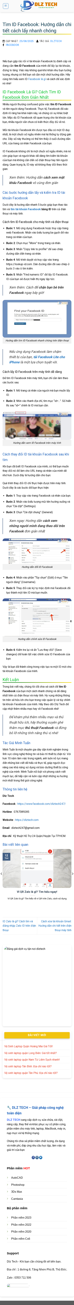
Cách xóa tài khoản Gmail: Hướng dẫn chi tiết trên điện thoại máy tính (54, 926)
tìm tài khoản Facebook (25, 209)
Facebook (12, 45)
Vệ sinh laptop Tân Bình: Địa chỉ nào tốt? (28, 1066)
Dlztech (56, 41)
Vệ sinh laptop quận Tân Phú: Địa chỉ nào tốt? (31, 1073)
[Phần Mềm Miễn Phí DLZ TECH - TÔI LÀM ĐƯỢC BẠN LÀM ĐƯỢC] (40, 6)
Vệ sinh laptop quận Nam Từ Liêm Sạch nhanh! (32, 1059)
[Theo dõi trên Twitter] (40, 1157)
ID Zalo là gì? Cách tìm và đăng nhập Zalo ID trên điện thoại (19, 926)
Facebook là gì (37, 79)
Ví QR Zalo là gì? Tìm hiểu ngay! (37, 891)
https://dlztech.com (27, 820)
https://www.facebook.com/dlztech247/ (41, 803)
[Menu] (5, 6)
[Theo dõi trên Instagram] (37, 1157)
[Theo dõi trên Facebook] (33, 1157)
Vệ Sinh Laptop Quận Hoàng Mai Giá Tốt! (28, 1046)
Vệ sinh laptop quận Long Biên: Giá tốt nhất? (30, 1053)
